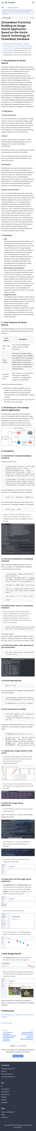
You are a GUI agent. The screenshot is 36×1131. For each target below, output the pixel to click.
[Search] (33, 2)
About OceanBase (7, 1112)
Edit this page (7, 1023)
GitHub (3, 1117)
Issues (17, 1046)
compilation (5, 1092)
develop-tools (5, 1094)
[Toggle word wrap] (29, 466)
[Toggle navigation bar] (2, 2)
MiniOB (3, 1097)
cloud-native (5, 1089)
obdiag (3, 1100)
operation (4, 1102)
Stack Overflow (6, 1074)
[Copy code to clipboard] (32, 466)
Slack (3, 1071)
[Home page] (3, 7)
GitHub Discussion (7, 1069)
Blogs (3, 1115)
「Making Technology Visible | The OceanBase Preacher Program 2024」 (17, 46)
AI (2, 1086)
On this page (6, 18)
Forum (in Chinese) (7, 1077)
